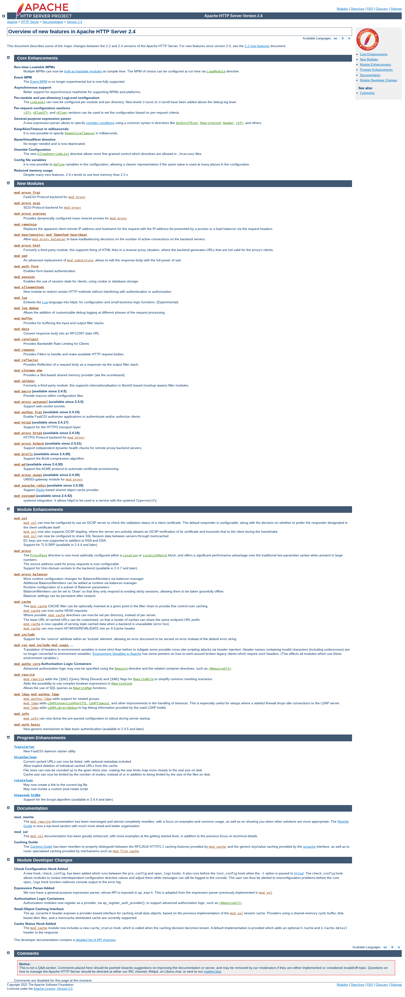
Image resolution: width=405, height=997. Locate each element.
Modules (342, 9)
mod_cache (22, 602)
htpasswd (21, 795)
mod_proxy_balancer (49, 239)
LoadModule (216, 71)
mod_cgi (20, 645)
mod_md (19, 464)
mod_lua (20, 298)
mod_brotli (23, 454)
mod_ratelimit (26, 339)
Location (130, 555)
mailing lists (212, 971)
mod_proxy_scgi (27, 203)
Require (121, 669)
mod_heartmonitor (29, 235)
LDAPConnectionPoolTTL (67, 703)
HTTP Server (30, 22)
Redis (40, 490)
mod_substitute (80, 260)
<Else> (62, 113)
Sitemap (396, 9)
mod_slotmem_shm (28, 370)
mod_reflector (26, 360)
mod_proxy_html (27, 245)
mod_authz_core (27, 664)
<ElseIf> (40, 113)
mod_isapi (60, 645)
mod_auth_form (26, 266)
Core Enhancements (374, 54)
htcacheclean (25, 757)
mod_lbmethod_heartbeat (66, 235)
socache (309, 846)
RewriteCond (210, 123)
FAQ (370, 9)
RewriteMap (82, 688)
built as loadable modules (83, 71)
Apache (12, 22)
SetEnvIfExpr (187, 123)
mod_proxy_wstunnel (31, 402)
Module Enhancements (375, 64)
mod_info (21, 714)
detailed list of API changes (96, 940)
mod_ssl (20, 518)
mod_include (24, 635)
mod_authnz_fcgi (28, 412)
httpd (299, 873)
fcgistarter (24, 747)
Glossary (382, 9)
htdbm (35, 795)
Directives (357, 9)
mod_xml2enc (24, 381)
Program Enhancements (376, 69)
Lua (45, 302)
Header (228, 123)
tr (349, 38)
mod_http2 (22, 422)
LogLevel (37, 102)
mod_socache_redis (30, 485)
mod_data (21, 329)
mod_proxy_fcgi (27, 193)
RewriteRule (143, 679)
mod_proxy (76, 197)
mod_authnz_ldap (45, 694)
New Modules (369, 59)
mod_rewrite (24, 675)
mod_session (24, 277)
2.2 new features (257, 46)
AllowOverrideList (53, 154)
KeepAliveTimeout (80, 133)
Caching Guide (41, 846)
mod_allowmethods (29, 287)
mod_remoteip (25, 224)
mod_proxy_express (30, 214)
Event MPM (38, 81)
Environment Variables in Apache (117, 654)
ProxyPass (38, 555)
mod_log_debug (26, 308)
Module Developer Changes (378, 80)
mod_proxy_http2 (28, 433)
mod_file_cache (126, 851)
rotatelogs (23, 780)
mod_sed (20, 256)
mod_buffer (23, 318)
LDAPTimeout (99, 703)
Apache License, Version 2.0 (53, 988)
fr (343, 38)
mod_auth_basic (27, 725)
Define (59, 164)
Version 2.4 (74, 22)
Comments (367, 93)
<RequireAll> (220, 669)
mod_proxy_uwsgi (28, 475)
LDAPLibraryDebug (63, 708)
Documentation (53, 22)
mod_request (24, 350)
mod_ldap (21, 694)
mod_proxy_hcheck (29, 444)
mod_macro (22, 391)
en (335, 38)
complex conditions (100, 123)
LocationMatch (155, 555)
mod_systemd (24, 496)
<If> (27, 113)
